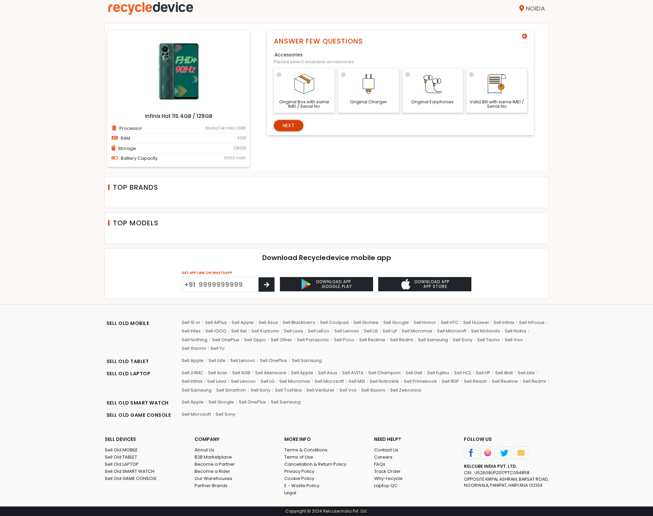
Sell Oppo (255, 340)
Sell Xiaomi (194, 348)
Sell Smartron (231, 390)
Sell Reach (475, 381)
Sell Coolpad (334, 322)
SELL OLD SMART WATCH (137, 402)
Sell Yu (217, 348)
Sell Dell (413, 372)
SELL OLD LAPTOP (128, 373)
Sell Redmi (401, 340)
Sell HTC (449, 322)
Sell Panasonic (313, 340)
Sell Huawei (476, 322)
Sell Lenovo (346, 331)
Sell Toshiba (288, 390)
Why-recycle (388, 478)
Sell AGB (241, 372)
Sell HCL (462, 372)
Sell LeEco (319, 331)
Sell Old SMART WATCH (129, 471)
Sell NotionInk (384, 381)
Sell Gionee (366, 322)
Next (289, 125)
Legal (290, 492)
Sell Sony (462, 340)
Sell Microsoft (451, 331)
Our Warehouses (213, 478)
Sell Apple (243, 322)
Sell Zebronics (405, 390)
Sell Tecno (488, 340)
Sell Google (396, 322)
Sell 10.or (191, 322)
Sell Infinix (503, 322)
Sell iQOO (216, 331)
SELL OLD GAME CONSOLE (138, 415)
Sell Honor (425, 322)
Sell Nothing (194, 340)
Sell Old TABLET (121, 457)
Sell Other (281, 340)
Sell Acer (218, 372)
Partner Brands (211, 485)
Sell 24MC (192, 372)
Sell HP (483, 372)
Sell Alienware (270, 372)
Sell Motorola (485, 331)
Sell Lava (293, 331)
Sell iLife (216, 360)
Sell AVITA (353, 372)
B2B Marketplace (213, 457)
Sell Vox (347, 390)
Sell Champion (384, 372)
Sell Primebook (420, 381)
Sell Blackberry (299, 322)
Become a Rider (212, 471)
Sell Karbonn (265, 331)
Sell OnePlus (225, 340)
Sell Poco (344, 340)
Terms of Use (298, 457)
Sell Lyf (390, 331)
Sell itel (239, 331)
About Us (204, 450)
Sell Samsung (433, 340)
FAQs (379, 464)
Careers (383, 457)
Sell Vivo (514, 340)
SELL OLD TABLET (127, 361)
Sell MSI (357, 381)
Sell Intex (191, 331)
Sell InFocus (532, 322)
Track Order (387, 471)
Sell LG (371, 331)
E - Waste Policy (301, 485)
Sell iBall (504, 372)
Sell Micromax (417, 331)
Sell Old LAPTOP (122, 464)
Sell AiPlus (216, 322)
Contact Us (386, 450)
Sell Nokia (515, 331)
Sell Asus (268, 322)
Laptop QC (386, 485)
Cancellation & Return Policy (315, 464)
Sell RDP (450, 381)
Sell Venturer (320, 390)
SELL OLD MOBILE (127, 323)
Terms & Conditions (306, 450)
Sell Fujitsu (438, 372)
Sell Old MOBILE (121, 450)
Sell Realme (372, 340)
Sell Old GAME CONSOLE (131, 478)
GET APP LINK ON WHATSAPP (207, 272)
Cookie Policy (299, 478)
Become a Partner (215, 464)
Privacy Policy (299, 471)
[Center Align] (266, 284)
